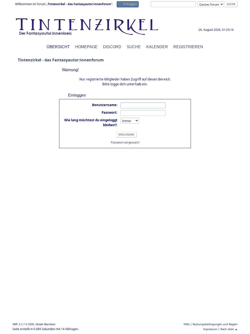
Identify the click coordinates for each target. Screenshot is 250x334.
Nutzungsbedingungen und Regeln (215, 324)
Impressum (210, 329)
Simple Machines (45, 324)
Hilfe (186, 324)
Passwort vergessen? (125, 142)
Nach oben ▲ (229, 329)
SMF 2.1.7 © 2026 (23, 324)
